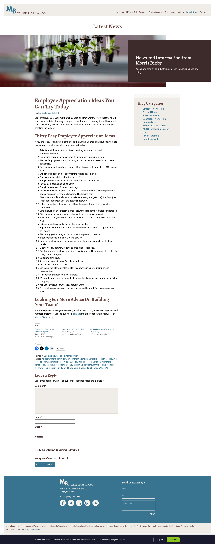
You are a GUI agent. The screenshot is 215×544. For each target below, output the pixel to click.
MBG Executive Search (154, 125)
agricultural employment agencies (72, 358)
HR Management (70, 355)
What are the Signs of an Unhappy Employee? (44, 330)
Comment (40, 386)
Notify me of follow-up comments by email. (57, 450)
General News (150, 112)
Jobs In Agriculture (59, 526)
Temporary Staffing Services (136, 526)
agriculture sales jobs (82, 361)
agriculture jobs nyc (98, 358)
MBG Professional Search (156, 129)
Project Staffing (151, 135)
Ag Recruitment (49, 358)
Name (38, 417)
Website (39, 437)
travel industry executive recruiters (99, 364)
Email (38, 427)
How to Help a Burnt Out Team (73, 329)
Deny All (159, 539)
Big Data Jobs (174, 526)
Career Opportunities (174, 12)
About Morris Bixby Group (133, 12)
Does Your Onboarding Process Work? (87, 368)
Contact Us (205, 12)
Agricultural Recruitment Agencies (19, 526)
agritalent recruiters (102, 361)
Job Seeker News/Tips (154, 119)
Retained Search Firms (115, 526)
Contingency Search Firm (95, 526)
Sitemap (26, 529)
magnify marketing (74, 364)
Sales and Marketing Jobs (158, 526)
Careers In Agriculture (76, 526)
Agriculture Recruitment (60, 361)
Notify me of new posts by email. (51, 458)
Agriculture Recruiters (42, 526)
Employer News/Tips (53, 355)
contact (77, 314)
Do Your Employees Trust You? (102, 329)
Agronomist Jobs (187, 526)
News (146, 132)
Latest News (191, 12)
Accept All (173, 539)
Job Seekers (149, 122)
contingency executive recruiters (50, 364)
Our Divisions (155, 12)
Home (116, 12)
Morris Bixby (41, 317)
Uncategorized (150, 139)
